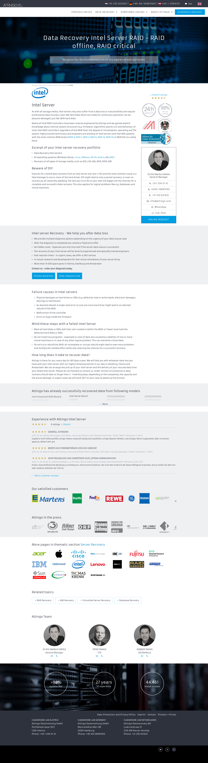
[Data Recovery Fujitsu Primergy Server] (137, 553)
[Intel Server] (78, 564)
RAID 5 (86, 137)
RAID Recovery (44, 600)
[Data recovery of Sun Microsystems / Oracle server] (39, 575)
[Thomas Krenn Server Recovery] (78, 575)
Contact (152, 714)
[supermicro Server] (59, 575)
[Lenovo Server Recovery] (98, 564)
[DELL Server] (98, 553)
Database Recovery (129, 600)
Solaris (101, 157)
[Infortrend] (59, 564)
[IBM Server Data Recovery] (39, 564)
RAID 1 (79, 137)
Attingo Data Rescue (41, 85)
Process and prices (43, 276)
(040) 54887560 (160, 189)
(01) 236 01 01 (160, 183)
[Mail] (52, 656)
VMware (85, 157)
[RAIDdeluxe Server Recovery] (137, 564)
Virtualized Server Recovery (96, 600)
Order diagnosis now (69, 276)
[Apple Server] (59, 553)
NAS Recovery (67, 600)
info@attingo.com (160, 201)
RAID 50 (110, 137)
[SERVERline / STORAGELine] (156, 564)
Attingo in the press (46, 517)
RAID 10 (101, 137)
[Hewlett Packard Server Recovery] (156, 554)
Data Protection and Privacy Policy (116, 714)
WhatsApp (160, 207)
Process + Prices (167, 714)
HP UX (94, 157)
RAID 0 (71, 137)
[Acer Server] (39, 553)
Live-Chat (160, 213)
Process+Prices (82, 12)
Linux (77, 157)
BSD (112, 157)
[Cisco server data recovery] (78, 554)
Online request (158, 219)
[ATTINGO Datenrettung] (13, 4)
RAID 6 (93, 137)
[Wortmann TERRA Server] (98, 574)
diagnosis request (190, 12)
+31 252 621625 (160, 195)
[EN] (199, 4)
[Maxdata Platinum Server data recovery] (117, 564)
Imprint (141, 714)
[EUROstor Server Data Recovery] (117, 553)
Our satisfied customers (50, 489)
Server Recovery (93, 544)
